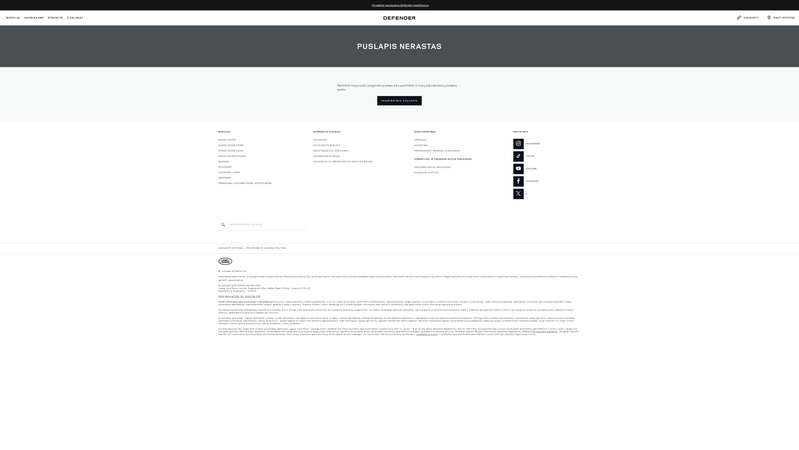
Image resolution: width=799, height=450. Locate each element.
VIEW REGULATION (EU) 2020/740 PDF (239, 296)
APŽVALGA (420, 140)
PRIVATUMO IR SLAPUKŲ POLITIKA (266, 248)
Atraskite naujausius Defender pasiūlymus (400, 5)
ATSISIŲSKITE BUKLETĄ (326, 145)
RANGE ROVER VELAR (230, 151)
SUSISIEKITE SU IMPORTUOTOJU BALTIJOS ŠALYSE (343, 161)
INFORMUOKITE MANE (326, 156)
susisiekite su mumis (427, 334)
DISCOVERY (225, 167)
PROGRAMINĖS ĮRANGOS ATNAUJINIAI (437, 151)
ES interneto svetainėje (545, 332)
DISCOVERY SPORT (229, 172)
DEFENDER (224, 178)
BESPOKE (223, 161)
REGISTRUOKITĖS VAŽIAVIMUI (331, 151)
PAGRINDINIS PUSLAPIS (399, 101)
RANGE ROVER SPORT (231, 145)
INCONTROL (320, 140)
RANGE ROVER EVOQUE (232, 156)
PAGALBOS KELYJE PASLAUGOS (432, 167)
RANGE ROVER (226, 140)
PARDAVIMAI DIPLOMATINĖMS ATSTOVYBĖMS (245, 183)
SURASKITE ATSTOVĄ (426, 172)
